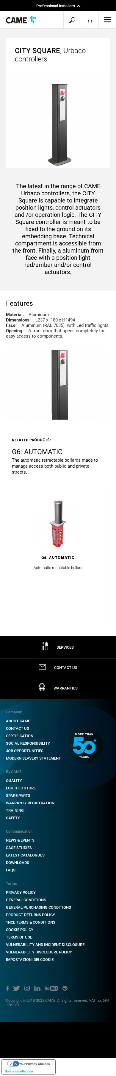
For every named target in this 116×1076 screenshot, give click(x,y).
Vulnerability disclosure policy (39, 952)
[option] (58, 456)
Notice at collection (19, 1071)
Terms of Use (19, 937)
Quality (14, 780)
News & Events (20, 840)
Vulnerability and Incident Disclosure (45, 944)
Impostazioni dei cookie (30, 959)
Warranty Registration (30, 803)
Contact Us (17, 728)
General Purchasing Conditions (38, 907)
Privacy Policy (21, 892)
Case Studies (19, 847)
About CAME (18, 721)
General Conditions (26, 900)
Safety (13, 818)
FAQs (10, 870)
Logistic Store (21, 788)
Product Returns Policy (30, 915)
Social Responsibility (28, 743)
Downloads (17, 862)
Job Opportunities (24, 751)
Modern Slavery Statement (33, 758)
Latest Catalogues (25, 855)
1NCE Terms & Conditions (30, 922)
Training (15, 810)
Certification (19, 736)
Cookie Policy (19, 929)
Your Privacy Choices (34, 1064)
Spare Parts (18, 795)
